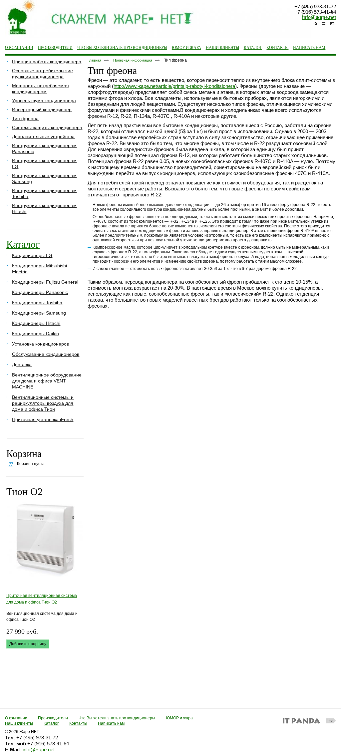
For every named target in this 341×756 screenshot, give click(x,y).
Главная (94, 60)
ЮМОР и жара (179, 718)
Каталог (23, 244)
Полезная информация (132, 60)
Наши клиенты (19, 723)
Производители (53, 718)
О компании (16, 718)
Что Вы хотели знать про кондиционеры (117, 718)
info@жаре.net (319, 17)
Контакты (78, 723)
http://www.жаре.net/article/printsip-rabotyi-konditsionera (174, 86)
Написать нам (111, 723)
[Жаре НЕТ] (170, 19)
